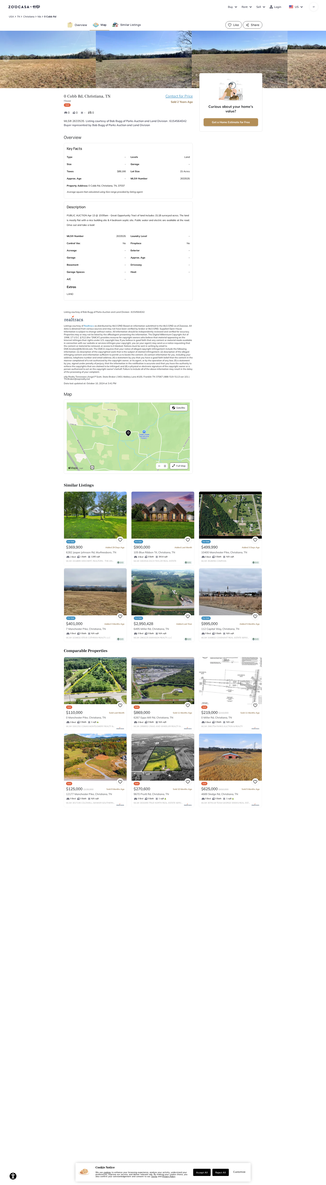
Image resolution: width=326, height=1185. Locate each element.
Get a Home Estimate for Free (231, 122)
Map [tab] (103, 25)
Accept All (202, 1172)
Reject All (220, 1172)
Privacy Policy (168, 1176)
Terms (154, 1176)
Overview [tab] (81, 25)
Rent (245, 7)
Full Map (181, 465)
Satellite (180, 407)
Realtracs (89, 325)
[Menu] (314, 7)
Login (277, 7)
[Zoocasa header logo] (24, 7)
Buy (230, 7)
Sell (258, 7)
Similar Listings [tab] (130, 25)
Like (236, 25)
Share (255, 25)
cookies (107, 1172)
